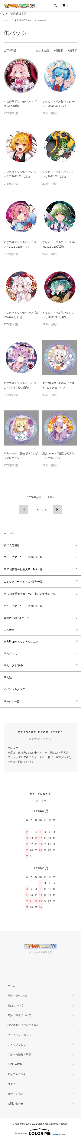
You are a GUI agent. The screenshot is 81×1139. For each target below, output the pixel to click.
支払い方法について (19, 1015)
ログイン (13, 1084)
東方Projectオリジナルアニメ (21, 641)
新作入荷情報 (12, 545)
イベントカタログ (14, 689)
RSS (10, 1064)
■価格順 (58, 50)
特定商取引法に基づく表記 (23, 1025)
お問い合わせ (15, 1103)
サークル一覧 (12, 701)
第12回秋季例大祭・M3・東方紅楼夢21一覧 (30, 593)
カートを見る (15, 1093)
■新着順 (72, 50)
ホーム (6, 20)
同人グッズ (10, 653)
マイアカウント (17, 1074)
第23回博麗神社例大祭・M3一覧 (23, 569)
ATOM (18, 1064)
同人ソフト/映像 (13, 665)
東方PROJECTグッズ (24, 20)
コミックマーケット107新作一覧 (23, 581)
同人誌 (8, 677)
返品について (15, 1005)
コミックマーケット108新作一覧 (23, 557)
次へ (57, 509)
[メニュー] (75, 5)
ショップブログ (17, 1044)
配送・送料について (19, 995)
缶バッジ (42, 20)
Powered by (21, 1133)
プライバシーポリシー (21, 1035)
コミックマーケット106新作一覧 (23, 606)
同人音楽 (9, 629)
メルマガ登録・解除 (19, 1054)
